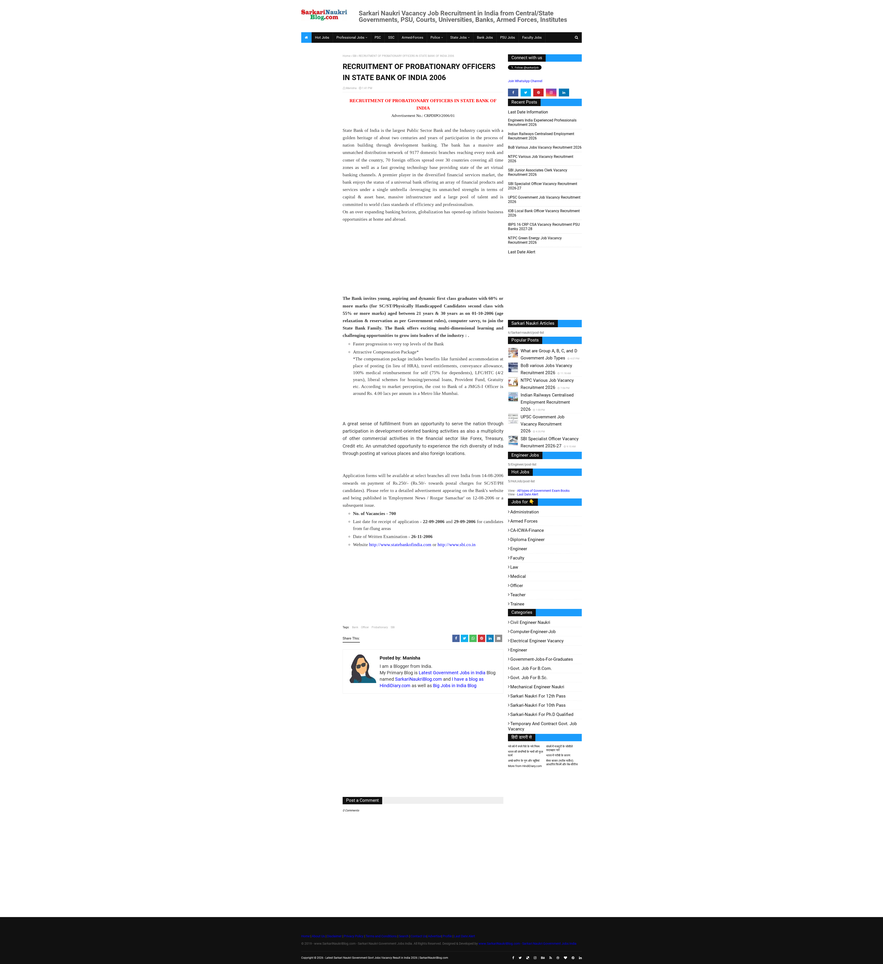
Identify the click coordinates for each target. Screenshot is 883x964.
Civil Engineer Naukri (530, 622)
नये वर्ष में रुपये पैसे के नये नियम (524, 746)
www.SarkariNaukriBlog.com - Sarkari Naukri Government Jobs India (527, 943)
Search (404, 936)
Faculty (517, 558)
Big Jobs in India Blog (454, 685)
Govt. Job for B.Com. (531, 668)
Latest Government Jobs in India (452, 672)
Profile (447, 936)
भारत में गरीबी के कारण (558, 755)
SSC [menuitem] (391, 37)
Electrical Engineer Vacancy (537, 640)
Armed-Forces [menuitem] (412, 37)
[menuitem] (306, 37)
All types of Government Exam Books (543, 490)
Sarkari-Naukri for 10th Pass (538, 705)
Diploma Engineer (527, 539)
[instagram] (551, 92)
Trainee (517, 604)
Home (346, 56)
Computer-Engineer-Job (533, 631)
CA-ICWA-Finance (527, 530)
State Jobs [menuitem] (458, 37)
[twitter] (526, 92)
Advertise (434, 936)
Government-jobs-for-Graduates (541, 659)
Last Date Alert (527, 494)
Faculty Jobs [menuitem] (532, 37)
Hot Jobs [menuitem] (322, 37)
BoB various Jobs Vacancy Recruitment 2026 (545, 147)
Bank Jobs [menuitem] (485, 37)
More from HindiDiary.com (525, 766)
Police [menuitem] (435, 37)
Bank (355, 627)
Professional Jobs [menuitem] (350, 37)
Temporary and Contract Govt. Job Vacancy (542, 726)
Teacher (517, 594)
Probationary (380, 627)
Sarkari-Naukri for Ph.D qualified (541, 714)
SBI (354, 56)
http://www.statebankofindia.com (400, 544)
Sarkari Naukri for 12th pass (538, 696)
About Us (318, 936)
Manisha (351, 88)
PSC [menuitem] (378, 37)
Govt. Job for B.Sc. (529, 677)
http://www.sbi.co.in (457, 544)
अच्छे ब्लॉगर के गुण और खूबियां (523, 760)
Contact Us (419, 936)
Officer (365, 627)
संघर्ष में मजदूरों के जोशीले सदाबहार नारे (559, 748)
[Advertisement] (320, 126)
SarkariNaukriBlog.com (418, 679)
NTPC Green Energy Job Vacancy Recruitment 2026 (535, 240)
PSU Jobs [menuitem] (507, 37)
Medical (518, 576)
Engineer (518, 548)
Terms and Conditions (381, 936)
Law (514, 567)
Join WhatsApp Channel (525, 81)
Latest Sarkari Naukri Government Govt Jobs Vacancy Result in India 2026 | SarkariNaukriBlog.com (386, 957)
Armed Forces (524, 521)
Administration (524, 512)
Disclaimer (334, 936)
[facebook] (513, 92)
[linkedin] (564, 92)
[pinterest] (538, 92)
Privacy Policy (354, 936)
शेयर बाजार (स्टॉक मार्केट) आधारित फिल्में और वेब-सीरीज (562, 762)
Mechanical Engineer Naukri (537, 686)
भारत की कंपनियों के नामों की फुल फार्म (525, 753)
